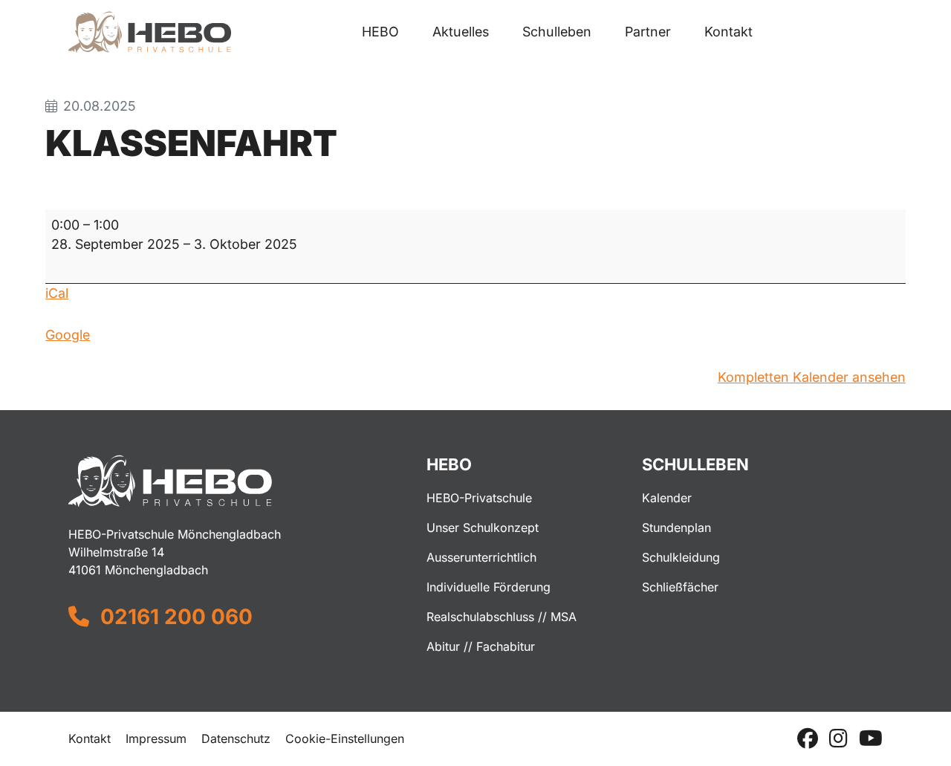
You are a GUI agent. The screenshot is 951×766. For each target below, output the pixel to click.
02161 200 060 (176, 616)
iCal (56, 293)
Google (67, 335)
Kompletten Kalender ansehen (812, 377)
